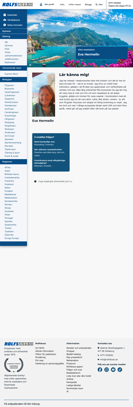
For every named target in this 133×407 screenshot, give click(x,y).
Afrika (8, 167)
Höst (7, 49)
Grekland (9, 184)
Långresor (10, 119)
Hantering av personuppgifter (49, 363)
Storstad (9, 146)
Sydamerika (10, 224)
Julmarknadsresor (13, 55)
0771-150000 (106, 355)
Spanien (8, 221)
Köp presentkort (74, 357)
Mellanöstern (11, 197)
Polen (7, 214)
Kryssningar (10, 115)
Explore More (11, 74)
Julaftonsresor (12, 59)
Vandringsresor (12, 92)
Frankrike (9, 181)
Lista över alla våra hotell (78, 376)
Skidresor (9, 129)
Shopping (9, 122)
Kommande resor (74, 388)
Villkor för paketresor (45, 354)
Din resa (39, 360)
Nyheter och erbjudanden (78, 348)
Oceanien (9, 211)
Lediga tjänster (73, 385)
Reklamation (72, 360)
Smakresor (10, 132)
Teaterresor (10, 149)
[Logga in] (41, 4)
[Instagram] (106, 369)
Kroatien (9, 191)
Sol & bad (9, 136)
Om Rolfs (39, 348)
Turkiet (8, 228)
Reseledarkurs (73, 372)
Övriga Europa (12, 238)
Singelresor (10, 125)
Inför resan (75, 4)
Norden (8, 204)
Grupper (70, 351)
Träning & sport (12, 152)
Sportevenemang (13, 142)
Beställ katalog (73, 354)
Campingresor (12, 112)
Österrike (9, 234)
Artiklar (70, 379)
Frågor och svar (74, 369)
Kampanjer (71, 382)
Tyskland (9, 231)
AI (67, 391)
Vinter (7, 52)
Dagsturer (9, 98)
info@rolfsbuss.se (109, 359)
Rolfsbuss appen (74, 366)
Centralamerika (12, 177)
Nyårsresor (10, 62)
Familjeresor (11, 105)
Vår (6, 42)
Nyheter (6, 31)
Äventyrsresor (11, 102)
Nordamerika (11, 201)
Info (62, 4)
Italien (7, 187)
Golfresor (9, 109)
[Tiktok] (120, 369)
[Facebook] (100, 369)
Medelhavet (10, 194)
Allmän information (44, 351)
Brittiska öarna (12, 174)
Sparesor (9, 139)
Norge (8, 208)
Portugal (9, 218)
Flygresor (9, 85)
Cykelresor (10, 95)
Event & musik (11, 156)
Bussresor (9, 88)
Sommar (9, 45)
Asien (7, 170)
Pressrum (71, 363)
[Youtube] (113, 369)
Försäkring (40, 357)
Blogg (88, 4)
